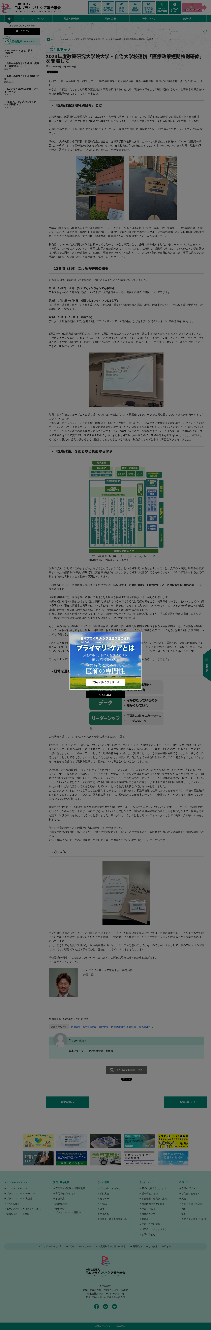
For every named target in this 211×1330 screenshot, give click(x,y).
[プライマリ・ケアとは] (106, 688)
